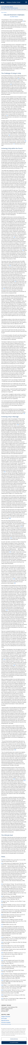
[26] (14, 779)
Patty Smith (8, 9)
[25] (15, 749)
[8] (14, 237)
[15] (5, 471)
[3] (11, 84)
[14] (18, 424)
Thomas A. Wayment (14, 9)
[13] (24, 413)
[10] (10, 265)
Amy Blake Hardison (14, 16)
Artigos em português (6, 1024)
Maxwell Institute (5, 1020)
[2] (18, 78)
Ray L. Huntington (4, 9)
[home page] (2, 2)
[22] (7, 610)
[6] (25, 141)
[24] (14, 665)
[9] (23, 250)
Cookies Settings (14, 1038)
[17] (21, 526)
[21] (15, 583)
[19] (10, 552)
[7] (14, 143)
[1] (23, 21)
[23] (4, 659)
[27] (25, 780)
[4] (7, 115)
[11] (15, 281)
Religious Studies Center (13, 2)
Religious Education (5, 1016)
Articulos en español (5, 1022)
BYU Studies (4, 1018)
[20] (14, 578)
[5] (9, 135)
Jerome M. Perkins (21, 9)
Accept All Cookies (14, 1042)
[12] (4, 288)
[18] (11, 538)
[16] (10, 518)
